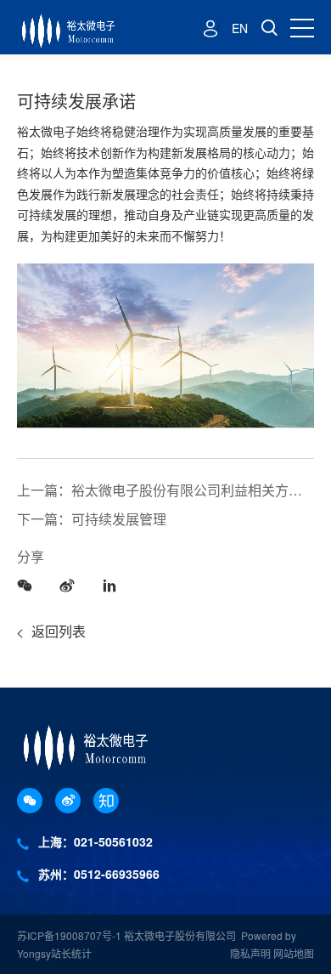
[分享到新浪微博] (72, 583)
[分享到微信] (29, 583)
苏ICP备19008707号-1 (70, 935)
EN (240, 28)
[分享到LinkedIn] (114, 583)
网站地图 (293, 953)
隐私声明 (250, 953)
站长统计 (71, 953)
